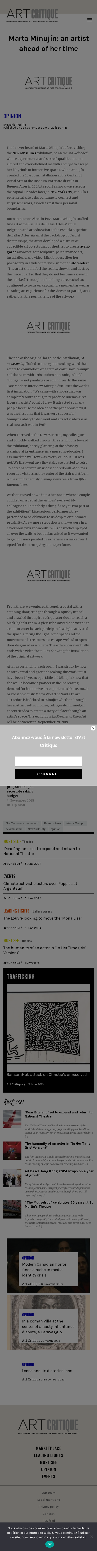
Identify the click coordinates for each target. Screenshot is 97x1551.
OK (50, 1544)
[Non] (91, 1536)
